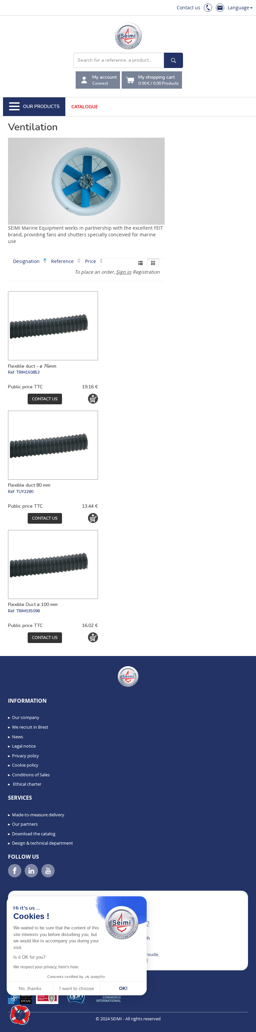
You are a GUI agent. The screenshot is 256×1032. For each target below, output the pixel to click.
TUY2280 (24, 491)
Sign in (123, 272)
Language (238, 7)
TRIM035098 (28, 611)
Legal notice (24, 746)
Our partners (25, 824)
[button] (20, 1015)
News (17, 737)
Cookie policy (25, 765)
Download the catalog (33, 834)
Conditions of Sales (31, 775)
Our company (25, 717)
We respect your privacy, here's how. (46, 967)
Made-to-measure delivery (38, 815)
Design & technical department (42, 843)
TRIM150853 (28, 372)
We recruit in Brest (30, 727)
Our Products (41, 106)
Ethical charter (26, 784)
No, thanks (30, 988)
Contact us (188, 7)
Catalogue (84, 106)
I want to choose (76, 988)
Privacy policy (25, 756)
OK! (123, 988)
